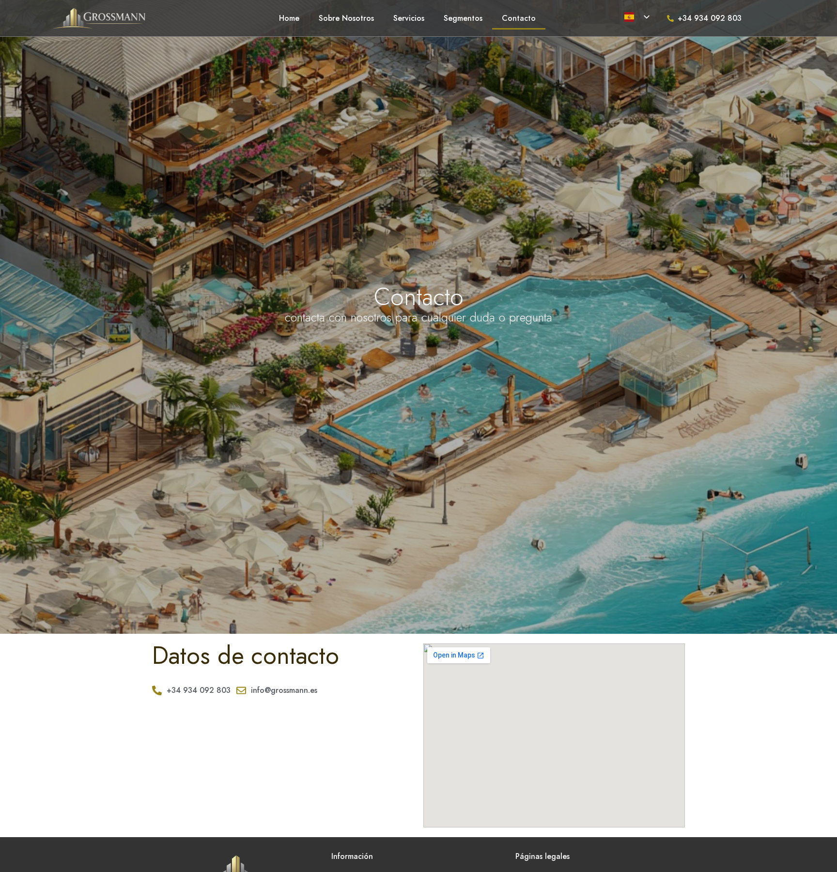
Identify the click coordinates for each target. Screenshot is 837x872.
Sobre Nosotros (346, 18)
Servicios (408, 18)
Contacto (519, 18)
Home (289, 18)
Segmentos (463, 18)
